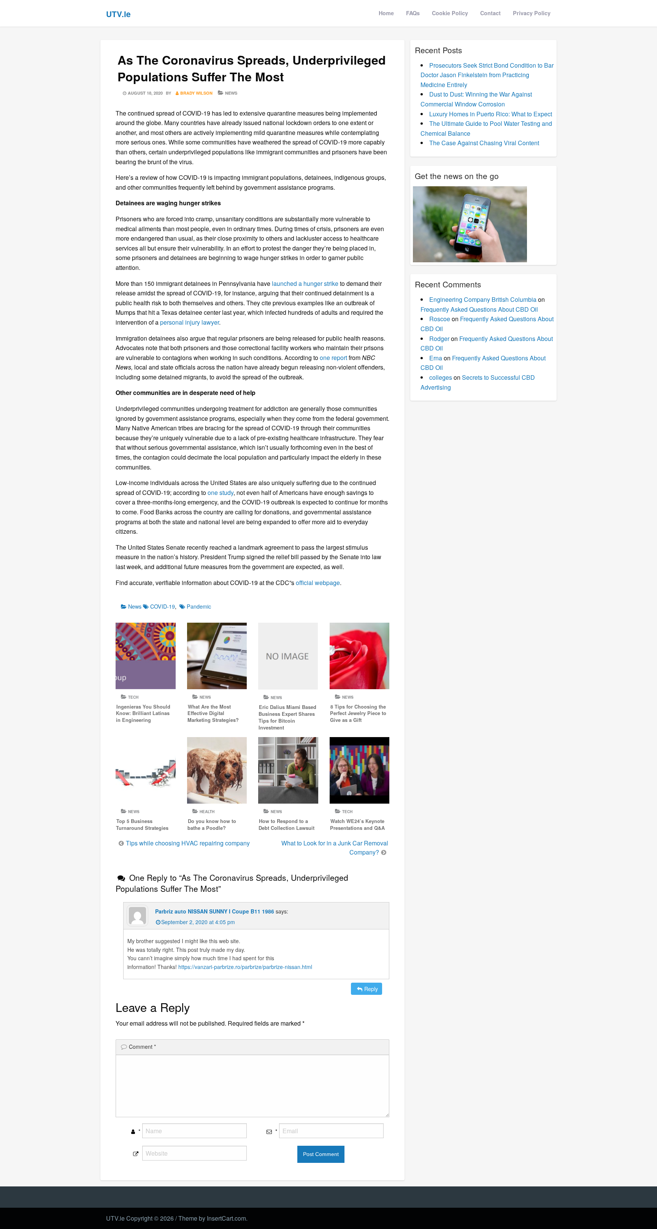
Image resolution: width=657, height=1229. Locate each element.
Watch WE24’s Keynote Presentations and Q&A (357, 824)
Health (207, 811)
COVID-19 (162, 606)
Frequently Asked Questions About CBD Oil (479, 309)
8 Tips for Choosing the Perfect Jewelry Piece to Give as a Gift (358, 713)
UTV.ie (118, 13)
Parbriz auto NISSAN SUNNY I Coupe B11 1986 (214, 911)
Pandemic (199, 606)
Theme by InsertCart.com (212, 1218)
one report (333, 357)
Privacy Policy (532, 13)
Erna (435, 358)
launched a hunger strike (305, 283)
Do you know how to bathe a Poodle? (211, 824)
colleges (440, 377)
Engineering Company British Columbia (482, 299)
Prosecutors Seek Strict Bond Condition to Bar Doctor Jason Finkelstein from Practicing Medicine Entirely (487, 75)
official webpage (318, 582)
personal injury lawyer (189, 322)
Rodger (439, 338)
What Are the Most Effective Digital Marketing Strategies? (213, 713)
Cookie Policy (450, 13)
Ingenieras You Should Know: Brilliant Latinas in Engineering (143, 713)
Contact (490, 13)
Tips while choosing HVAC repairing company (188, 843)
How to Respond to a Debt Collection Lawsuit (286, 824)
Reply (371, 989)
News (231, 93)
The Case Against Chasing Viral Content (484, 142)
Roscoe (439, 318)
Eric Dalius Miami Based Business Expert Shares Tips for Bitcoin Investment (287, 717)
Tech (133, 697)
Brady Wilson (196, 93)
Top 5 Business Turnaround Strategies (142, 824)
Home (386, 13)
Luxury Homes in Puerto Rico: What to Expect (490, 113)
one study (220, 492)
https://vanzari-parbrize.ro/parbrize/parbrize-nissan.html (245, 967)
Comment (142, 1046)
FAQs (413, 13)
